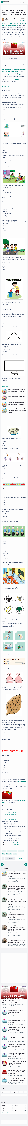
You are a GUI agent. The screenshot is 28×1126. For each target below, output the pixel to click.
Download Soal (5, 804)
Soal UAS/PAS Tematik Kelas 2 (10, 812)
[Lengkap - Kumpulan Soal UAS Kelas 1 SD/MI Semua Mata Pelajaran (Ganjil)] (14, 998)
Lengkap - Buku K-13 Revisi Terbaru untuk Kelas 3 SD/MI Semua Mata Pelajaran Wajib (16, 1072)
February (17, 1105)
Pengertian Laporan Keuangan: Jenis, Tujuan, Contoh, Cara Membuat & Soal (16, 1037)
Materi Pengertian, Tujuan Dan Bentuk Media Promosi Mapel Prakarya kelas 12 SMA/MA (17, 410)
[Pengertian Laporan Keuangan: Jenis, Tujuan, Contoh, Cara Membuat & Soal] (4, 1040)
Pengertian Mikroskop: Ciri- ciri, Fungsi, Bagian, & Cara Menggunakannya (15, 1012)
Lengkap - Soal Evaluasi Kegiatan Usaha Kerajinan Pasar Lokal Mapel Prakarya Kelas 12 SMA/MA (16, 888)
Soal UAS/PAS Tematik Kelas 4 (10, 816)
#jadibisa (4, 1092)
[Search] (23, 2)
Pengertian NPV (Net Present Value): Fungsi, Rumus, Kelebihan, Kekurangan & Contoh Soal (16, 1046)
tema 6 (15, 853)
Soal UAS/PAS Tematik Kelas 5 (10, 817)
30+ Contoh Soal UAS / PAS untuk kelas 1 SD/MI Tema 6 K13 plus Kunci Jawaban (14, 783)
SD (3, 853)
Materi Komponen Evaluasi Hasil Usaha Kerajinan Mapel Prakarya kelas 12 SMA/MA (16, 916)
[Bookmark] (3, 858)
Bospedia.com (23, 1121)
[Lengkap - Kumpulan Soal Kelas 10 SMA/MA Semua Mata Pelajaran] (4, 1082)
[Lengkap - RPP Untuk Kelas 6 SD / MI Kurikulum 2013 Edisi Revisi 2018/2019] (4, 1065)
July (15, 1108)
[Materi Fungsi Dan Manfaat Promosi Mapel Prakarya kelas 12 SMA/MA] (4, 406)
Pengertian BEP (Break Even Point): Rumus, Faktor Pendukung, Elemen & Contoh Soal (17, 1020)
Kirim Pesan (15, 844)
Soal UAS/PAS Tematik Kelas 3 (10, 814)
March (3, 1105)
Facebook (15, 842)
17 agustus (14, 1092)
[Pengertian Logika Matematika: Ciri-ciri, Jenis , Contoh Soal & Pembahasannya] (4, 1057)
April (16, 1110)
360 (25, 1092)
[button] (23, 20)
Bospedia (5, 2)
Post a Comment (10, 858)
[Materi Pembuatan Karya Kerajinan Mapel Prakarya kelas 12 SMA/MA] (4, 943)
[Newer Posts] (25, 864)
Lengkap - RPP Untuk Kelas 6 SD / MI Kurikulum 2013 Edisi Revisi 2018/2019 (17, 1063)
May (3, 1110)
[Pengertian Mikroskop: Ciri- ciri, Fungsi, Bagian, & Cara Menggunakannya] (4, 1014)
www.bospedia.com (13, 805)
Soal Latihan (9, 853)
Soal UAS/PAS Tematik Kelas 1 (10, 811)
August (3, 1108)
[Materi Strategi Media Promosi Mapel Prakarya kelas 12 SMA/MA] (4, 400)
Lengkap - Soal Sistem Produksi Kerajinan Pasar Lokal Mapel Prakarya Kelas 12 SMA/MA (17, 929)
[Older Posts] (2, 864)
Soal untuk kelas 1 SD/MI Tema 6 (16, 74)
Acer (14, 1095)
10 (8, 1092)
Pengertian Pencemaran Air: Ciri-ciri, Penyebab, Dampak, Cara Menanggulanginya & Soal (16, 1029)
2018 (21, 1092)
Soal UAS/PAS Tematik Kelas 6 (10, 819)
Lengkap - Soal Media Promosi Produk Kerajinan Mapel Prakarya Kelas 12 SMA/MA (16, 391)
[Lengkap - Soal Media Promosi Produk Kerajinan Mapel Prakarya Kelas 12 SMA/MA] (4, 393)
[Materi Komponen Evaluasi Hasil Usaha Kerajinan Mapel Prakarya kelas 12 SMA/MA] (4, 916)
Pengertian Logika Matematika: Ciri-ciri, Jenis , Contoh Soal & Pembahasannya (16, 1055)
